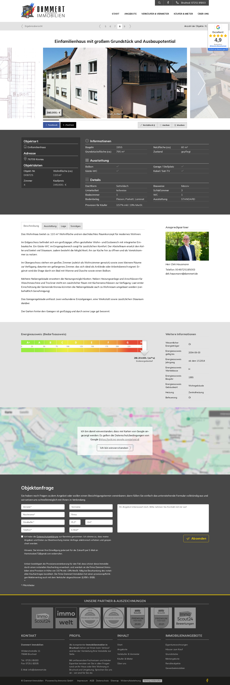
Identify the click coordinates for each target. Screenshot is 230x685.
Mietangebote (173, 658)
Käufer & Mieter (183, 13)
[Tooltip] (227, 49)
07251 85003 (32, 660)
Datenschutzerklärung (47, 536)
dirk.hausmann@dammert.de (182, 273)
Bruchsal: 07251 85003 (193, 2)
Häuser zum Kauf (174, 649)
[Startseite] (43, 11)
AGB (92, 680)
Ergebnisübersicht (33, 26)
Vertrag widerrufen (152, 680)
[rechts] (130, 26)
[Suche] (159, 3)
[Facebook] (168, 3)
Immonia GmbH (65, 680)
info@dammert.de (37, 669)
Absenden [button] (198, 538)
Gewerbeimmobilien (175, 668)
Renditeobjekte (173, 663)
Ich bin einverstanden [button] (114, 447)
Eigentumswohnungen (177, 644)
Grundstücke (172, 654)
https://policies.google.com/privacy (119, 439)
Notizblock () (149, 125)
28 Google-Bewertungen (218, 46)
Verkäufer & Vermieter (155, 13)
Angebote (130, 13)
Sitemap (115, 680)
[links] (100, 26)
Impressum (82, 680)
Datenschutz (102, 680)
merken (165, 125)
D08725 (28, 175)
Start (115, 13)
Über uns (203, 13)
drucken (180, 125)
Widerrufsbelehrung (131, 680)
